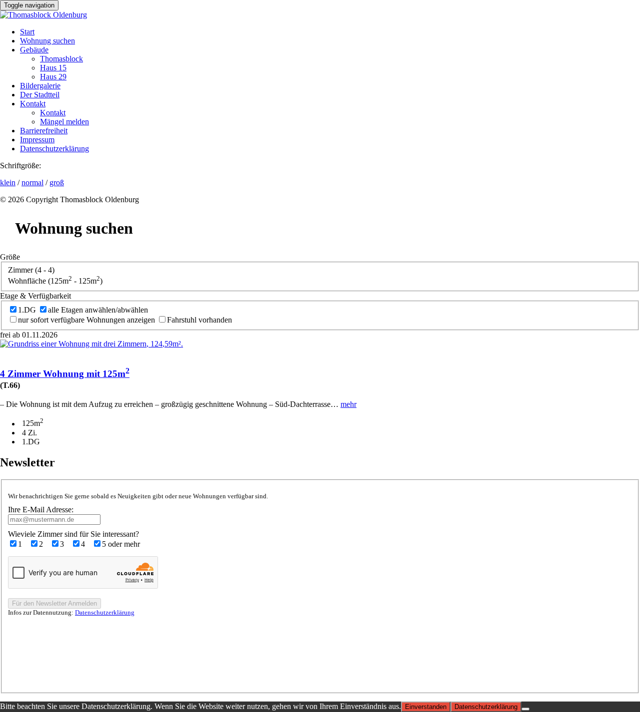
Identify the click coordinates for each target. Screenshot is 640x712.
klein (8, 182)
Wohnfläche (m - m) (55, 281)
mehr (348, 404)
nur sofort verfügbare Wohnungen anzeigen (86, 320)
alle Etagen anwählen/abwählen (98, 310)
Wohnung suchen (47, 40)
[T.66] (91, 344)
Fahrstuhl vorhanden (199, 320)
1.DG (27, 310)
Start (27, 31)
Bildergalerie (40, 85)
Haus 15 (53, 67)
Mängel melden (64, 121)
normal (33, 182)
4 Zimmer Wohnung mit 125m (65, 373)
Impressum (37, 139)
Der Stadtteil (40, 94)
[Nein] (526, 709)
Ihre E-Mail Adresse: (41, 509)
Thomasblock (61, 58)
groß (57, 182)
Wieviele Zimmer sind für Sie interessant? (73, 534)
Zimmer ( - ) (31, 270)
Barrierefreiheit (44, 130)
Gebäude (34, 49)
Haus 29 (53, 76)
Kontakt (33, 103)
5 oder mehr (121, 544)
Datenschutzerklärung (54, 148)
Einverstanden (425, 707)
